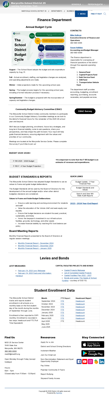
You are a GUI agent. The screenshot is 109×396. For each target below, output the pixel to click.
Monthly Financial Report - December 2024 (35, 246)
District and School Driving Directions (56, 346)
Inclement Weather (48, 351)
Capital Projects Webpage (74, 270)
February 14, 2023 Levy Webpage (31, 271)
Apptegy (59, 393)
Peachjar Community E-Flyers (53, 370)
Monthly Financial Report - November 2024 (36, 243)
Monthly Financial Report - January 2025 (35, 248)
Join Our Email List (48, 355)
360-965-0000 (11, 351)
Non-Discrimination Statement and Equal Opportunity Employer (57, 360)
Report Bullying (47, 374)
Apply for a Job (47, 342)
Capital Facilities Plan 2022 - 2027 (77, 275)
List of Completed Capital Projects (77, 273)
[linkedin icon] (101, 363)
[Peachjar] (96, 363)
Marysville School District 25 (34, 11)
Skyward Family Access (50, 378)
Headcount (80, 301)
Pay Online (45, 365)
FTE (62, 301)
